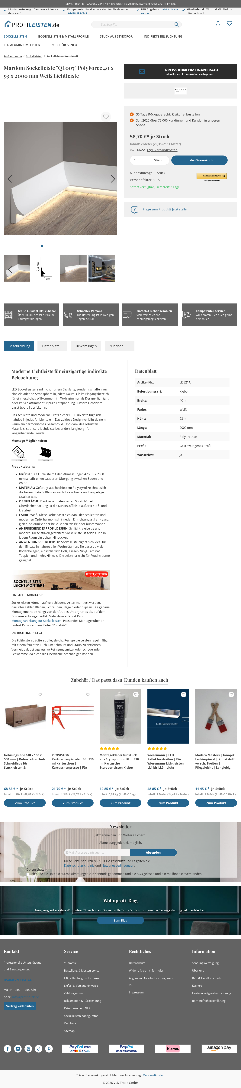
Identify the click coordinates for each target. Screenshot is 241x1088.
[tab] (19, 346)
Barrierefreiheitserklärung (209, 1001)
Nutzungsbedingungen (118, 865)
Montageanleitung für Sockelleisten (36, 621)
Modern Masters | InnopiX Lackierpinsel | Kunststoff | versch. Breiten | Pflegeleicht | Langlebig (216, 761)
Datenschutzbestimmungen (68, 874)
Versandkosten (154, 1075)
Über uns (198, 970)
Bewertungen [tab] (86, 346)
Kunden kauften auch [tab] (146, 680)
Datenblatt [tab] (50, 346)
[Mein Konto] (218, 24)
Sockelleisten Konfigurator (81, 1016)
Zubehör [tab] (116, 346)
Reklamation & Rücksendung (82, 1001)
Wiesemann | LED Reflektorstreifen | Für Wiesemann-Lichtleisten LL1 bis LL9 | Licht (165, 761)
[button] (212, 177)
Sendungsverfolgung (205, 963)
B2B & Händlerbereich (206, 978)
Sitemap (69, 1031)
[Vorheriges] (8, 180)
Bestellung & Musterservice (81, 970)
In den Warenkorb (200, 160)
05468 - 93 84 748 (19, 980)
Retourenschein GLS (77, 1008)
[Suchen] (177, 24)
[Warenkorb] (238, 20)
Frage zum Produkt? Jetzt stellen (165, 209)
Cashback (70, 1023)
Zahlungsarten (73, 993)
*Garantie (70, 963)
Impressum (136, 992)
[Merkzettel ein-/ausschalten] (106, 117)
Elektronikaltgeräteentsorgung (211, 993)
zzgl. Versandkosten (162, 150)
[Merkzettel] (229, 24)
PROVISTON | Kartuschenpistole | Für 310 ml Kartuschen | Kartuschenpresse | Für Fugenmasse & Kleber (73, 761)
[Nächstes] (112, 180)
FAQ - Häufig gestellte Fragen (82, 978)
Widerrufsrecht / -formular (146, 970)
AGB (140, 874)
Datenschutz (137, 963)
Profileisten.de (13, 56)
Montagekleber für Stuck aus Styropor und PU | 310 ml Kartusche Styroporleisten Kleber (119, 761)
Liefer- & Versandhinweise (81, 985)
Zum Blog (120, 920)
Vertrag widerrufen (20, 1006)
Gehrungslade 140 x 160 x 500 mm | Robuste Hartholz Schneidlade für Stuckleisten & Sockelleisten (24, 761)
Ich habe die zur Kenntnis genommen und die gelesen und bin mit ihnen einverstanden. (116, 874)
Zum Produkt (25, 803)
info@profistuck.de (25, 997)
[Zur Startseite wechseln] (32, 24)
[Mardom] (180, 91)
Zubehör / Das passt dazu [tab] (96, 680)
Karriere (197, 985)
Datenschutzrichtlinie (79, 865)
